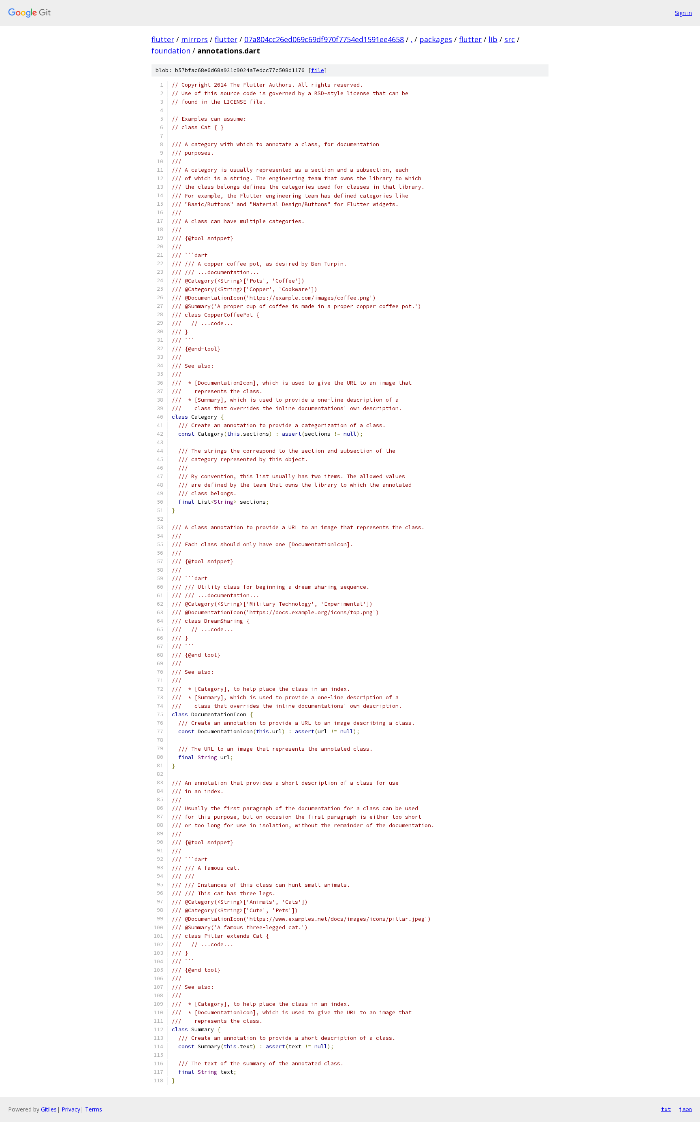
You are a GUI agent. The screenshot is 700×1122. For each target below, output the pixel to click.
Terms (93, 1109)
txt (666, 1109)
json (685, 1109)
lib (493, 39)
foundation (171, 50)
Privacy (71, 1109)
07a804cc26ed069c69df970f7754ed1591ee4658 (324, 39)
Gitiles (49, 1109)
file (317, 70)
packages (435, 39)
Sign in (683, 13)
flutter (163, 39)
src (509, 39)
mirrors (194, 39)
